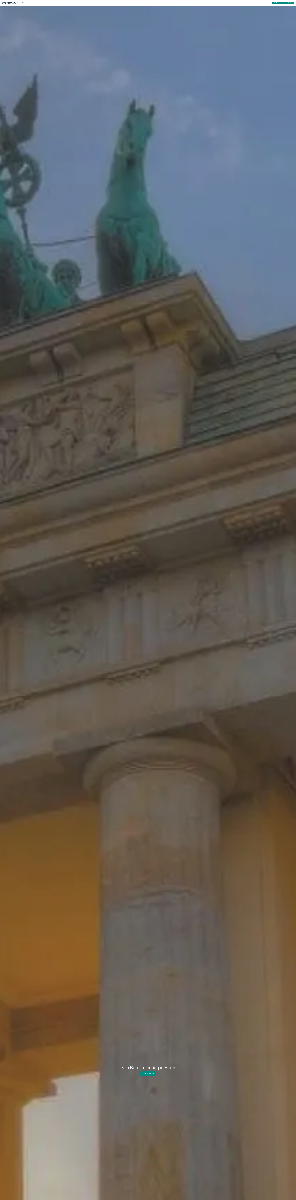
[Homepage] (10, 3)
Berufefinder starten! (25, 3)
